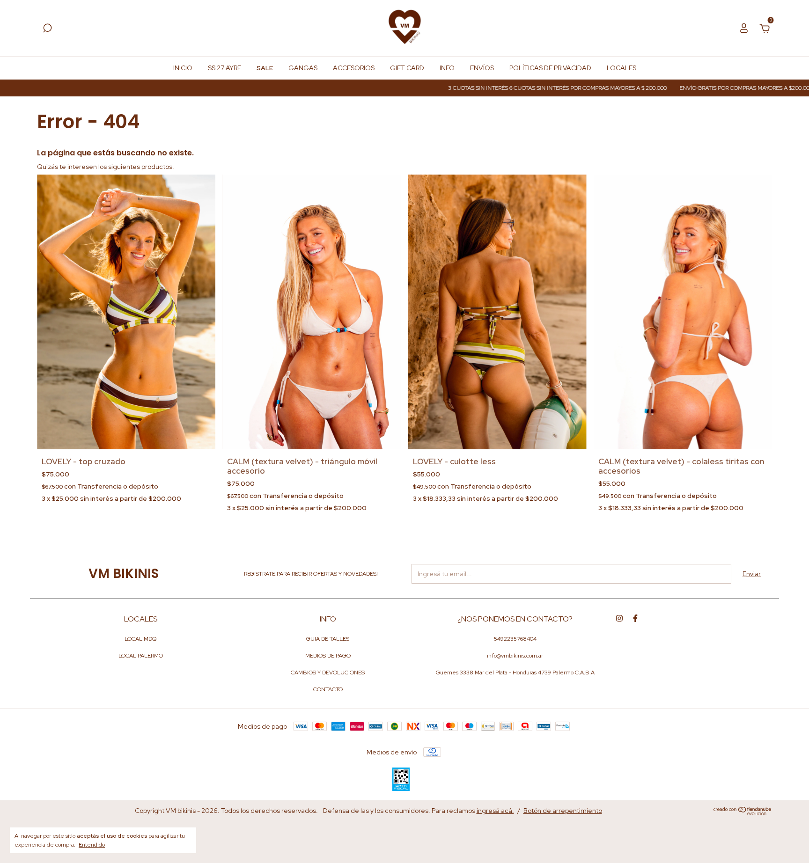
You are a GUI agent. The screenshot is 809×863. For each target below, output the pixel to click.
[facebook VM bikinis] (635, 618)
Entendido (92, 844)
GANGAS (302, 68)
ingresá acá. (495, 810)
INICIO (182, 68)
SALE (265, 68)
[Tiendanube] (742, 813)
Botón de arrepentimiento (562, 810)
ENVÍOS (482, 68)
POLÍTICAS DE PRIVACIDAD (550, 68)
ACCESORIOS (354, 68)
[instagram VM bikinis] (619, 618)
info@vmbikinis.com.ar (515, 655)
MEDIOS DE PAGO (328, 655)
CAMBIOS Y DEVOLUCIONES (328, 672)
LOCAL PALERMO (140, 655)
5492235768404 (515, 639)
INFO (447, 68)
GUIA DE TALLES (327, 639)
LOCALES (621, 68)
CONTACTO (328, 689)
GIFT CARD (407, 68)
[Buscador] (47, 29)
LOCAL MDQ (140, 639)
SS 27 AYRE (224, 68)
